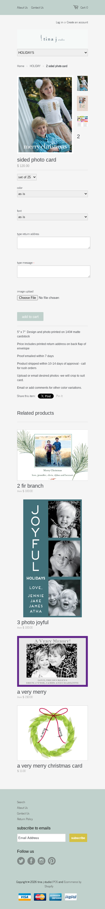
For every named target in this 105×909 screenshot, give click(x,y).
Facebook (31, 861)
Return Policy (25, 818)
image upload (25, 291)
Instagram (41, 861)
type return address (28, 234)
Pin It (59, 395)
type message (24, 262)
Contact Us (37, 7)
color (19, 187)
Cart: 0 (84, 7)
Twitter (21, 861)
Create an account (77, 22)
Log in (59, 22)
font (19, 210)
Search (21, 801)
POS (55, 881)
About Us (22, 7)
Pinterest (52, 861)
